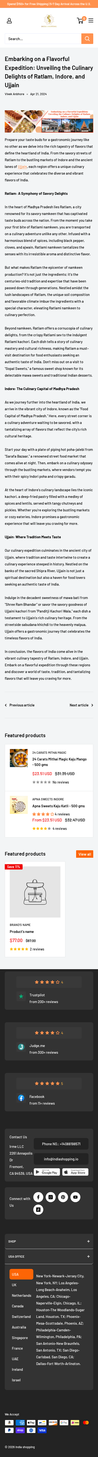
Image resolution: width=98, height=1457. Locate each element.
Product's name (22, 931)
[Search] (87, 38)
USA (15, 1274)
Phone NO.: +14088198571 (61, 1144)
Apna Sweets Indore (48, 799)
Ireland (17, 1369)
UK (14, 1285)
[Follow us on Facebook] (38, 1197)
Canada (18, 1306)
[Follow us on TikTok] (38, 1210)
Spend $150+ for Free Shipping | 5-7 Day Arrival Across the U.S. (49, 4)
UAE (15, 1359)
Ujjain (22, 166)
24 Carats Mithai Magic (49, 752)
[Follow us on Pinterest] (63, 1197)
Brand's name (20, 925)
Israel (16, 1380)
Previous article (22, 705)
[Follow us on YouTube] (75, 1197)
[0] (80, 21)
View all (84, 854)
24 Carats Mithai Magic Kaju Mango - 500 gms (59, 762)
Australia (19, 1327)
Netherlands (21, 1295)
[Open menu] (90, 20)
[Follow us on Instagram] (51, 1197)
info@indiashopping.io (61, 1159)
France (17, 1348)
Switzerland (21, 1316)
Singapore (20, 1337)
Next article (79, 705)
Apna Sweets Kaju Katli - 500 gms (58, 806)
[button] (43, 814)
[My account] (9, 20)
